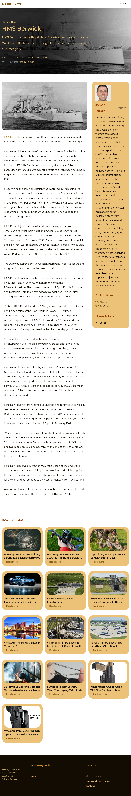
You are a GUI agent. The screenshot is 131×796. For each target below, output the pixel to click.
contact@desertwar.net (11, 770)
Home (5, 22)
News (123, 4)
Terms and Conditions (97, 781)
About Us (90, 785)
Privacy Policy (93, 776)
